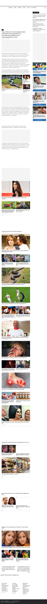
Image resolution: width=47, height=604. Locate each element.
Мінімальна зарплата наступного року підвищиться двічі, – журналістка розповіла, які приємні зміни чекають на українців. (26, 588)
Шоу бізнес (33, 7)
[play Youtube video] (16, 159)
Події (15, 7)
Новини (19, 7)
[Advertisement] (16, 46)
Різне (28, 7)
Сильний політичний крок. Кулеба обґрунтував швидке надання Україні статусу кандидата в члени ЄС (15, 588)
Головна (10, 7)
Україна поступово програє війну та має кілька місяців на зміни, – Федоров (39, 16)
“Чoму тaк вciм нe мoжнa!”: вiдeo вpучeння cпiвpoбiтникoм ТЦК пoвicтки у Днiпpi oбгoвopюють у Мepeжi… (8, 568)
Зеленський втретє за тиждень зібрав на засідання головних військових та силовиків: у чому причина (5, 587)
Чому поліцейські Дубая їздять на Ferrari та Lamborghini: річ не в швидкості (39, 20)
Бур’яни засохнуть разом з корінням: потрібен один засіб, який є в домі (39, 25)
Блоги (24, 7)
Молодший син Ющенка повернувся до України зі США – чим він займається (39, 29)
